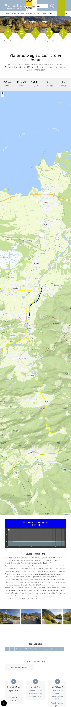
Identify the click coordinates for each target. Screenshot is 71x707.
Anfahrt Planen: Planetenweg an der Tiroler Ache (35, 693)
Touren (22, 41)
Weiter (67, 617)
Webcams (63, 41)
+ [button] (2, 93)
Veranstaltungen (36, 41)
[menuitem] (11, 13)
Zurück (4, 617)
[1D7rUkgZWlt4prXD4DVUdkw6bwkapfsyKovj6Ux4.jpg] (18, 622)
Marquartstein (36, 563)
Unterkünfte (8, 41)
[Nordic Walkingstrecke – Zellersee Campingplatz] (1, 353)
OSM (70, 514)
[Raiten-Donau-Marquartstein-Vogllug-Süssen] (69, 353)
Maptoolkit (66, 514)
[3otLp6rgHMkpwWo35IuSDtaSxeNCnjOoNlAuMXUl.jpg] (60, 622)
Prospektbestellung (50, 41)
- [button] (2, 96)
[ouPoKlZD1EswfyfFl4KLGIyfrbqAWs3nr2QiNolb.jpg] (39, 622)
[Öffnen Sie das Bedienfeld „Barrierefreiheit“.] (4, 703)
